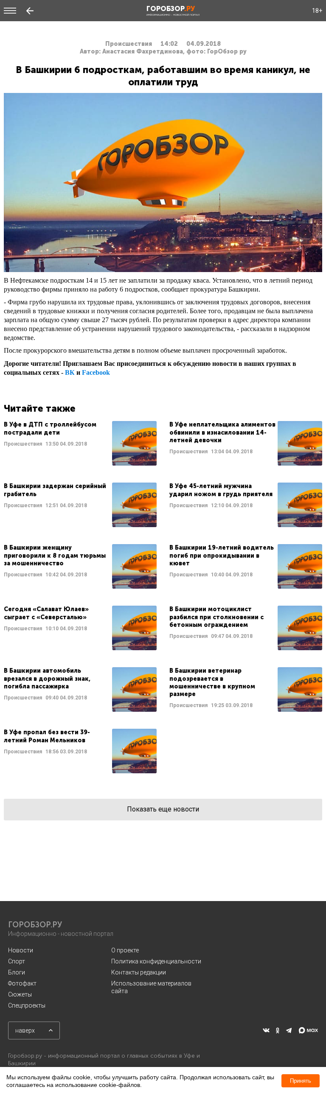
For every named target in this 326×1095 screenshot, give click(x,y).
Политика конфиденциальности (156, 961)
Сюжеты (20, 994)
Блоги (16, 972)
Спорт (16, 961)
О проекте (125, 950)
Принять (300, 1081)
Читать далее (80, 443)
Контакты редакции (138, 972)
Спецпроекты (26, 1005)
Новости (20, 950)
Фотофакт (22, 983)
